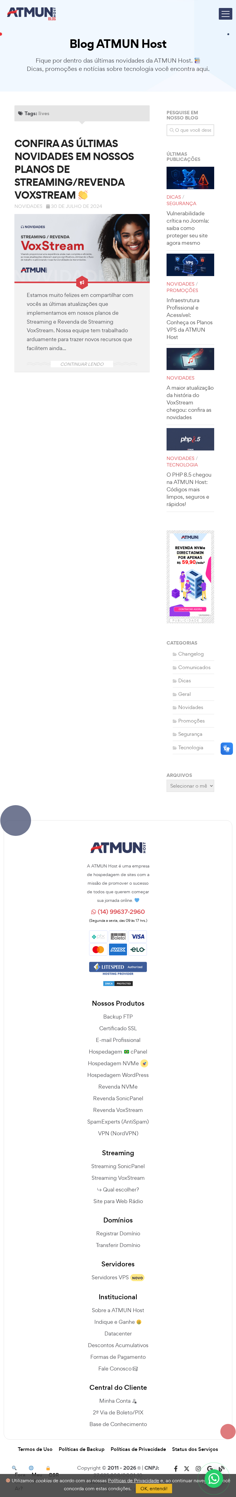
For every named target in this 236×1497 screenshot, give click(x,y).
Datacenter (118, 1333)
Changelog (191, 653)
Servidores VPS (110, 1277)
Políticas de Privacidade (138, 1449)
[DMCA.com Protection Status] (118, 981)
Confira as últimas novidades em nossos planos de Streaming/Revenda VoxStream (74, 169)
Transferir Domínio (118, 1245)
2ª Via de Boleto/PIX (118, 1412)
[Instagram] (198, 1468)
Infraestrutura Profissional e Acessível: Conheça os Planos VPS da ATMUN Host (190, 319)
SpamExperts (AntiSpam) (118, 1121)
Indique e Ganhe (115, 1321)
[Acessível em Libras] (227, 749)
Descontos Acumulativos (118, 1345)
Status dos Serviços (195, 1449)
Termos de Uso (35, 1449)
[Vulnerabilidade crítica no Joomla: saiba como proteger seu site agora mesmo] (190, 178)
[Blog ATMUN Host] (222, 1468)
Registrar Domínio (118, 1233)
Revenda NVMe (118, 1086)
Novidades (28, 206)
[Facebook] (176, 1468)
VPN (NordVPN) (118, 1133)
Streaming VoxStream (118, 1177)
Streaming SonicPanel (118, 1166)
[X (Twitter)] (187, 1468)
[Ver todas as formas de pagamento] (118, 942)
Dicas (174, 197)
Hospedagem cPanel (118, 1051)
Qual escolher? (121, 1189)
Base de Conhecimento (118, 1424)
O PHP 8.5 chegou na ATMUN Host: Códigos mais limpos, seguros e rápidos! (189, 489)
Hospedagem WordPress (118, 1074)
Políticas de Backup (81, 1449)
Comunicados (194, 667)
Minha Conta (115, 1400)
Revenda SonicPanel (118, 1098)
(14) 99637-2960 (120, 912)
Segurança (181, 203)
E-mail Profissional (118, 1039)
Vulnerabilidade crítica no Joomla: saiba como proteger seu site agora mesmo (188, 228)
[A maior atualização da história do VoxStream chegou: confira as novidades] (190, 359)
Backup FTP (118, 1016)
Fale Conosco (115, 1368)
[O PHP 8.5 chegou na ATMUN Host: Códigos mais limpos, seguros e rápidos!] (190, 439)
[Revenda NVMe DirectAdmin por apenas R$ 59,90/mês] (190, 574)
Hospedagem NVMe (113, 1063)
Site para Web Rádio (118, 1201)
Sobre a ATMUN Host (118, 1310)
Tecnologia (182, 465)
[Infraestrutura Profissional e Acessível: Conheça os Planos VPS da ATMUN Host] (190, 265)
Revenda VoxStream (118, 1109)
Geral (184, 694)
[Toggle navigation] (225, 14)
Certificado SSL (118, 1028)
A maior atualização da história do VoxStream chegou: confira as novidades (190, 402)
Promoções (182, 290)
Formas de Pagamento (118, 1356)
